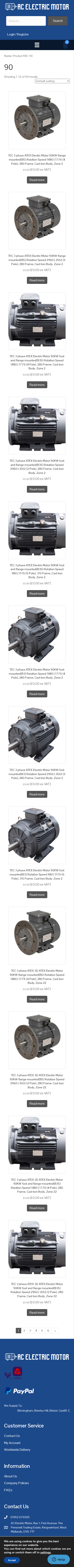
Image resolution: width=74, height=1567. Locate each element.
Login (11, 34)
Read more (37, 180)
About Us (10, 1476)
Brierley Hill (41, 1410)
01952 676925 (20, 1517)
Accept (12, 1560)
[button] (58, 20)
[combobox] (26, 21)
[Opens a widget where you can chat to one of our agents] (58, 1560)
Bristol (53, 1410)
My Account (12, 1443)
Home (7, 56)
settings (45, 1552)
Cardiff (63, 1410)
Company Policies (16, 1483)
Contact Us (12, 1436)
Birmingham (25, 1410)
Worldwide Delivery (17, 1449)
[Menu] (37, 45)
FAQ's (8, 1490)
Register (23, 34)
